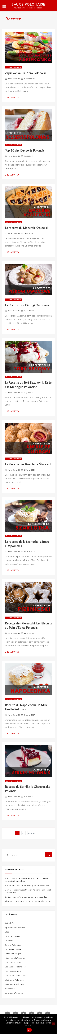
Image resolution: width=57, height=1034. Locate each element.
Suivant (32, 833)
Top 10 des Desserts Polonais (25, 150)
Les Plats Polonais (13, 971)
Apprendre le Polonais (15, 927)
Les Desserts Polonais (14, 962)
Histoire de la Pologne (15, 958)
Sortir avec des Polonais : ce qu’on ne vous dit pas (27, 897)
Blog (7, 932)
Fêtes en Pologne (13, 954)
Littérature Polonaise (14, 980)
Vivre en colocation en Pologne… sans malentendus (28, 901)
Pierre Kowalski (13, 79)
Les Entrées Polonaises (15, 967)
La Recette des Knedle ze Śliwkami (28, 464)
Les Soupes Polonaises (15, 975)
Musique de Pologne (14, 984)
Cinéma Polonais (12, 936)
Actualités (9, 923)
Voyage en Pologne (14, 993)
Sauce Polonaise (28, 4)
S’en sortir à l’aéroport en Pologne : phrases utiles (27, 885)
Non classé (10, 989)
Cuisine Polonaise (13, 67)
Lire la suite (12, 97)
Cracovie (9, 940)
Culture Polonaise (13, 949)
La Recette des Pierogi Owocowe (27, 305)
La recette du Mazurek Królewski (27, 227)
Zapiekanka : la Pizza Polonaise (26, 73)
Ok (29, 1030)
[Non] (53, 1023)
